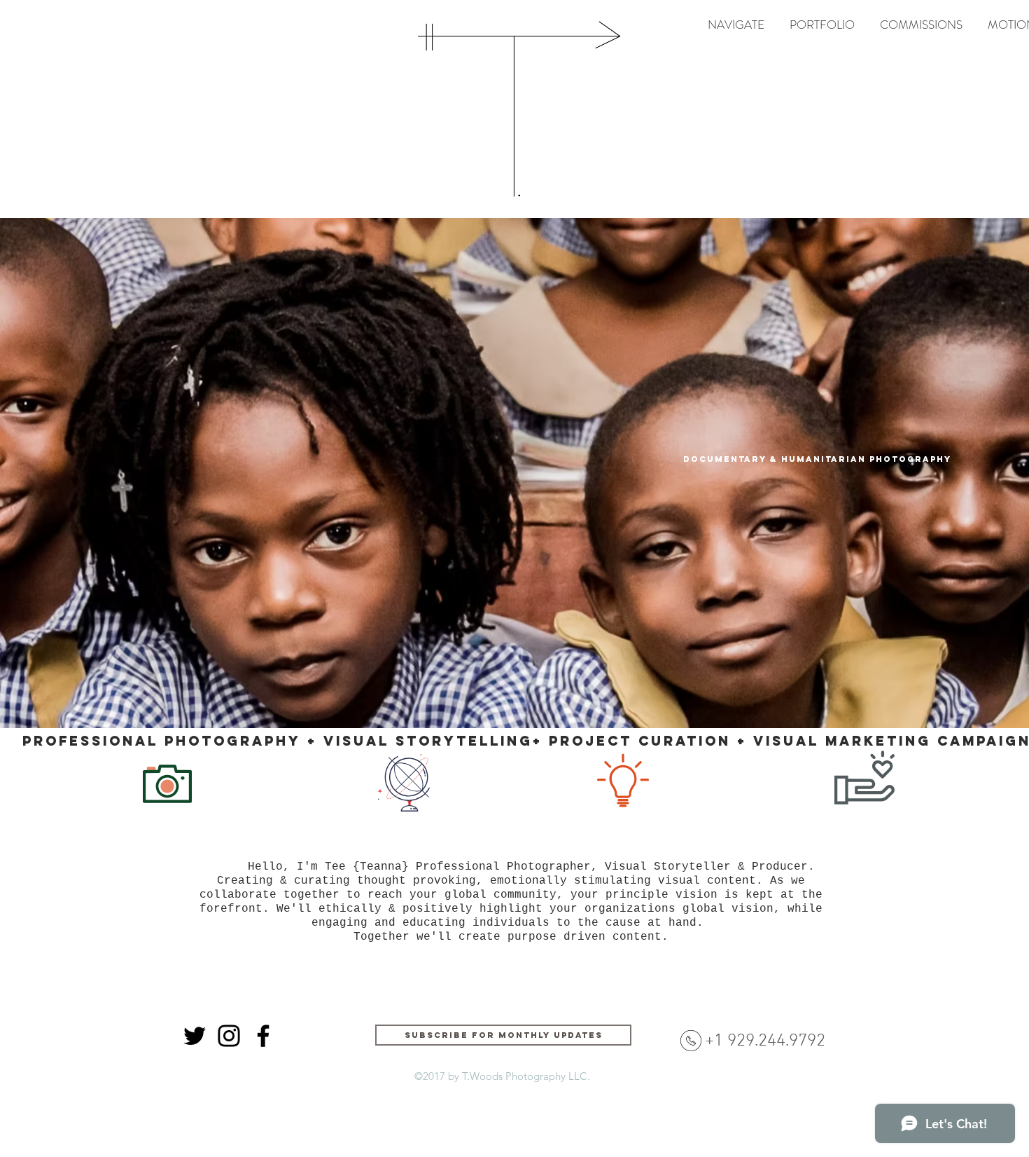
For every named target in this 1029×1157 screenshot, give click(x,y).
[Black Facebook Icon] (263, 1035)
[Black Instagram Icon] (229, 1035)
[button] (822, 24)
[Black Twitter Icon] (194, 1035)
